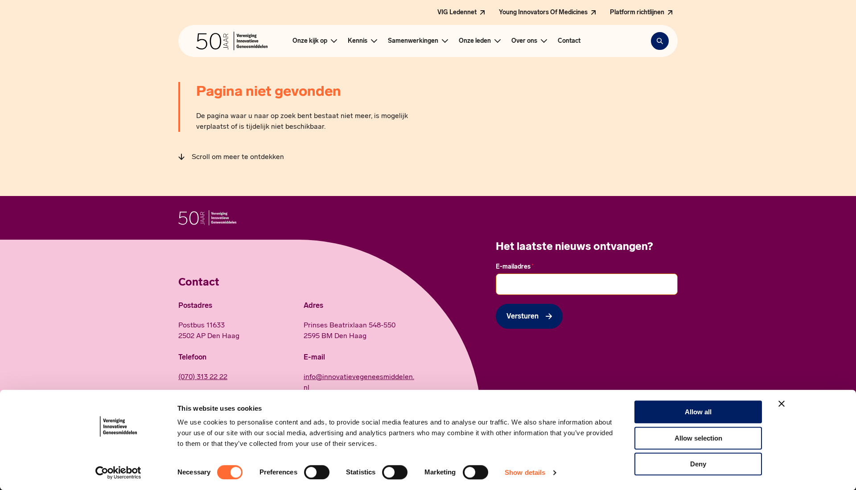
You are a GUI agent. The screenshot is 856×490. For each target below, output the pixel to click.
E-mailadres (515, 266)
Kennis (357, 41)
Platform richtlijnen (637, 12)
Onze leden (475, 41)
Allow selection (698, 438)
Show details (525, 472)
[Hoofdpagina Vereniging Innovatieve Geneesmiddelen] (232, 41)
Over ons (524, 41)
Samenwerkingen (413, 41)
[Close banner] (781, 403)
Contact (569, 41)
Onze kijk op (309, 41)
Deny (698, 464)
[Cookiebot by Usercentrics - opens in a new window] (118, 472)
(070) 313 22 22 (202, 376)
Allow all (698, 412)
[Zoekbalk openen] (660, 41)
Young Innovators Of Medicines (543, 12)
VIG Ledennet (457, 12)
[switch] (316, 472)
